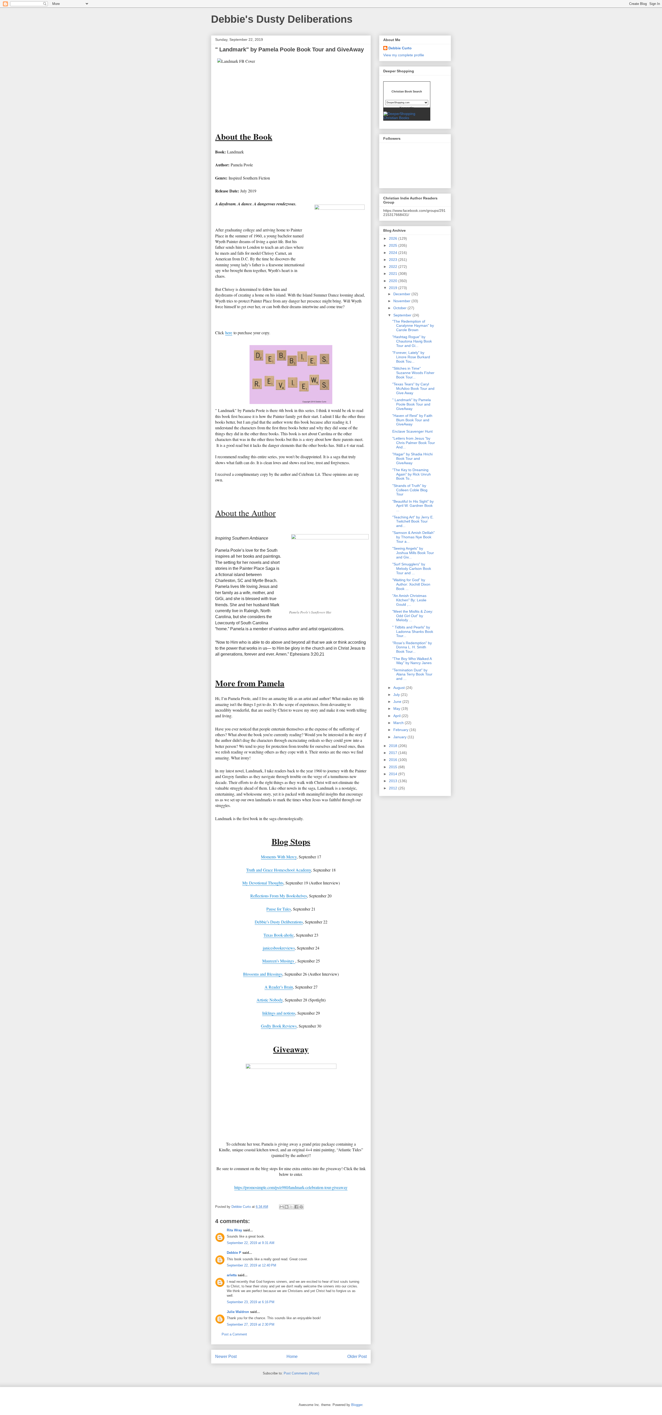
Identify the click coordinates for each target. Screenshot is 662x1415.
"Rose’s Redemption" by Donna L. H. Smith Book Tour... (412, 647)
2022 (393, 267)
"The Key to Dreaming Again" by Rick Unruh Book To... (411, 474)
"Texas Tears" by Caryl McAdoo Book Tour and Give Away (413, 388)
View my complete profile (403, 55)
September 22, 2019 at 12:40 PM (251, 1265)
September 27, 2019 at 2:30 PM (250, 1324)
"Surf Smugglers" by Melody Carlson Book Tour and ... (411, 568)
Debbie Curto (400, 48)
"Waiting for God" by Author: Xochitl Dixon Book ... (411, 584)
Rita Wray (234, 1230)
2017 (393, 753)
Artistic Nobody (270, 999)
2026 (393, 238)
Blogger (356, 1405)
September (402, 315)
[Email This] (281, 1206)
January (400, 737)
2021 (393, 273)
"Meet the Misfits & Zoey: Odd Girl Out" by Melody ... (412, 615)
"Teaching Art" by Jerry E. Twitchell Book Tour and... (413, 521)
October (400, 308)
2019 (393, 288)
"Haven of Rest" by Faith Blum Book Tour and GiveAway (412, 420)
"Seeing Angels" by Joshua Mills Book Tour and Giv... (413, 552)
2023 (393, 260)
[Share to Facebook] (296, 1206)
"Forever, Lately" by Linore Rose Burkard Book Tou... (411, 357)
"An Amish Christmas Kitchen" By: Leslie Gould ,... (409, 600)
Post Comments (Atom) (301, 1373)
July (397, 695)
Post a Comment (234, 1334)
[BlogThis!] (286, 1206)
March (399, 723)
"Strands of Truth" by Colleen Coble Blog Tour (409, 490)
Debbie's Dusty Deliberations (281, 19)
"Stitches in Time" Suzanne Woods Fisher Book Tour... (413, 372)
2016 (393, 760)
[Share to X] (291, 1206)
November (402, 301)
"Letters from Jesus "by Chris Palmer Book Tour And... (413, 442)
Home (292, 1356)
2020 (393, 281)
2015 (393, 767)
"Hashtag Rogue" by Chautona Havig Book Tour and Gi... (412, 341)
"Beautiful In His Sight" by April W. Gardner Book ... (413, 505)
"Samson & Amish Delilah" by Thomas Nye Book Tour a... (413, 537)
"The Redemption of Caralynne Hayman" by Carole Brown (413, 325)
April (397, 716)
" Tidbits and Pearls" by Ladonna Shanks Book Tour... (412, 631)
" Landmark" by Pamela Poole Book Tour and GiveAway (411, 404)
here (228, 332)
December (402, 294)
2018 (393, 746)
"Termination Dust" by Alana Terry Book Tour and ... (412, 674)
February (401, 730)
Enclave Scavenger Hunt (412, 431)
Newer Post (226, 1356)
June (397, 701)
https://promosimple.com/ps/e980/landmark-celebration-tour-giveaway (291, 1187)
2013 (393, 781)
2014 (393, 774)
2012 (393, 788)
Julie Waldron (238, 1312)
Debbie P (234, 1253)
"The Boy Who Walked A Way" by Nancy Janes (412, 661)
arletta (232, 1275)
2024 (393, 253)
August (399, 688)
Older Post (357, 1356)
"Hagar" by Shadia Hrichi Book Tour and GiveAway (412, 458)
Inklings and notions (278, 1013)
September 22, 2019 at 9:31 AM (250, 1243)
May (397, 708)
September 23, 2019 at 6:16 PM (250, 1302)
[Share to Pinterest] (301, 1206)
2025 (393, 245)
